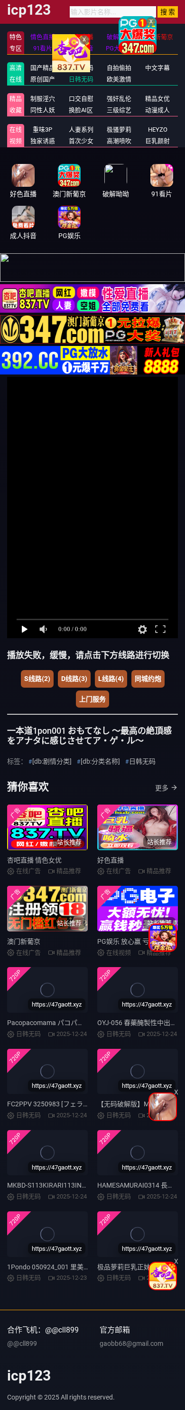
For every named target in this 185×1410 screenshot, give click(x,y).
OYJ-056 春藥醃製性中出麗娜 (140, 1022)
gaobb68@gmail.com (131, 1343)
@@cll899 (22, 1343)
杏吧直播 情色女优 (34, 860)
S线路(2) (37, 678)
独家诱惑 (42, 140)
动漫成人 (157, 110)
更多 (161, 788)
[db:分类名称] (100, 761)
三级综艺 (119, 110)
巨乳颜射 (157, 140)
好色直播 (110, 860)
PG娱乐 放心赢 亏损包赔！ (136, 941)
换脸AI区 (81, 110)
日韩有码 (81, 67)
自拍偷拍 (119, 67)
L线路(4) (111, 678)
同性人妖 (42, 110)
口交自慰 (81, 98)
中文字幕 (157, 67)
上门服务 (92, 699)
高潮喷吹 (119, 140)
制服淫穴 (42, 98)
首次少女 (81, 140)
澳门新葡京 (23, 941)
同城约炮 (148, 678)
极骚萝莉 (119, 129)
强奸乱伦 (119, 98)
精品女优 (157, 98)
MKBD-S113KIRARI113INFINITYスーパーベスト (77, 1185)
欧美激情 (119, 79)
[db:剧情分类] (52, 761)
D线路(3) (74, 678)
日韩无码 (81, 79)
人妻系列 (81, 129)
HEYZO (157, 129)
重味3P (42, 129)
